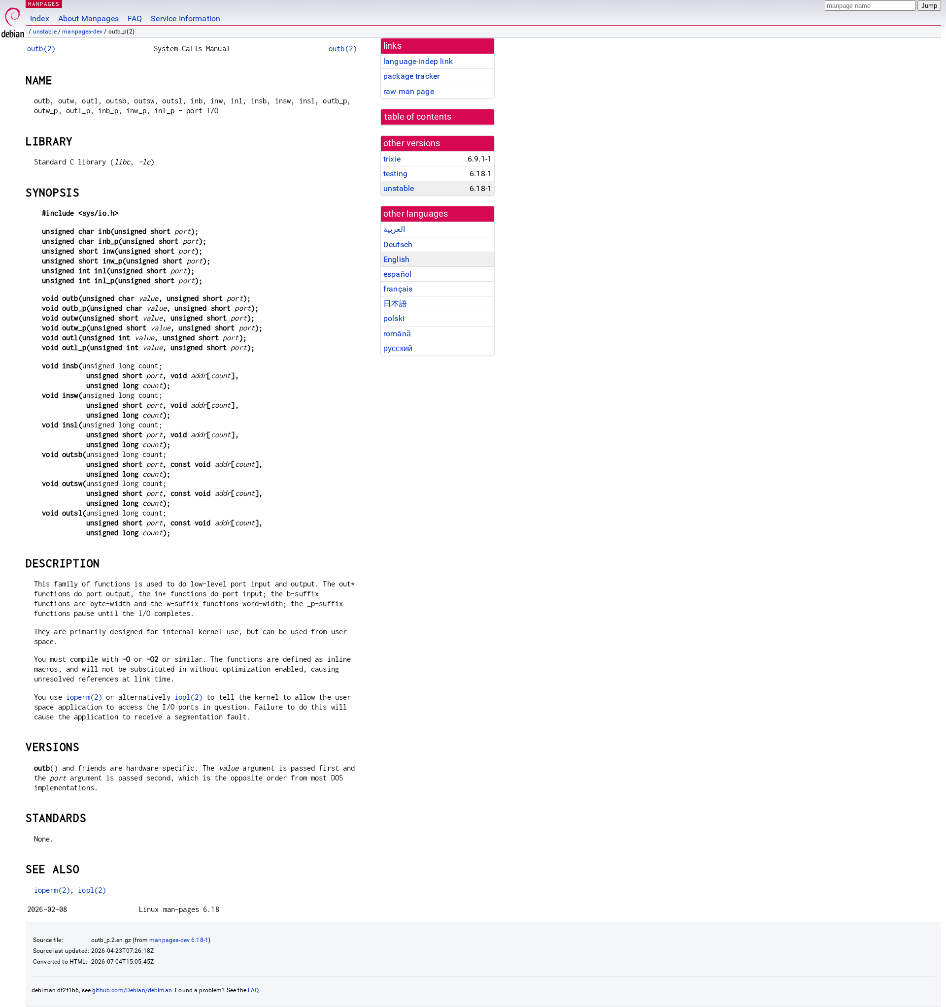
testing (395, 173)
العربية (394, 229)
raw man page (408, 91)
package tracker (411, 76)
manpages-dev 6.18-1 (178, 940)
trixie (392, 158)
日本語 (395, 303)
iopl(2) (188, 697)
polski (394, 318)
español (397, 274)
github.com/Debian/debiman (132, 990)
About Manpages (88, 18)
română (397, 333)
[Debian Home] (12, 20)
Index (39, 18)
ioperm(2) (84, 697)
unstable (45, 31)
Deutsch (397, 244)
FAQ (135, 18)
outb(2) (41, 48)
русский (397, 348)
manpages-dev (82, 31)
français (397, 288)
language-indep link (418, 61)
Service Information (185, 18)
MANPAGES (44, 3)
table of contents (418, 117)
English (396, 259)
